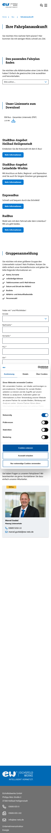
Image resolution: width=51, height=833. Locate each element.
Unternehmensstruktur (12, 826)
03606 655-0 (13, 806)
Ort (3, 358)
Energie (5, 830)
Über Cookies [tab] (42, 374)
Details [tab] (25, 374)
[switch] (45, 422)
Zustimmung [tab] (9, 374)
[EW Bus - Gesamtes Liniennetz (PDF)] (13, 121)
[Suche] (41, 5)
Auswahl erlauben (25, 456)
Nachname (6, 325)
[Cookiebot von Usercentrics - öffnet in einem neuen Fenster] (38, 367)
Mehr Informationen (13, 155)
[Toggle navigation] (46, 5)
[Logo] (20, 5)
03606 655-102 (14, 813)
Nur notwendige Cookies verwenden (25, 463)
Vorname (6, 336)
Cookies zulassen (25, 448)
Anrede (5, 314)
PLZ (3, 347)
